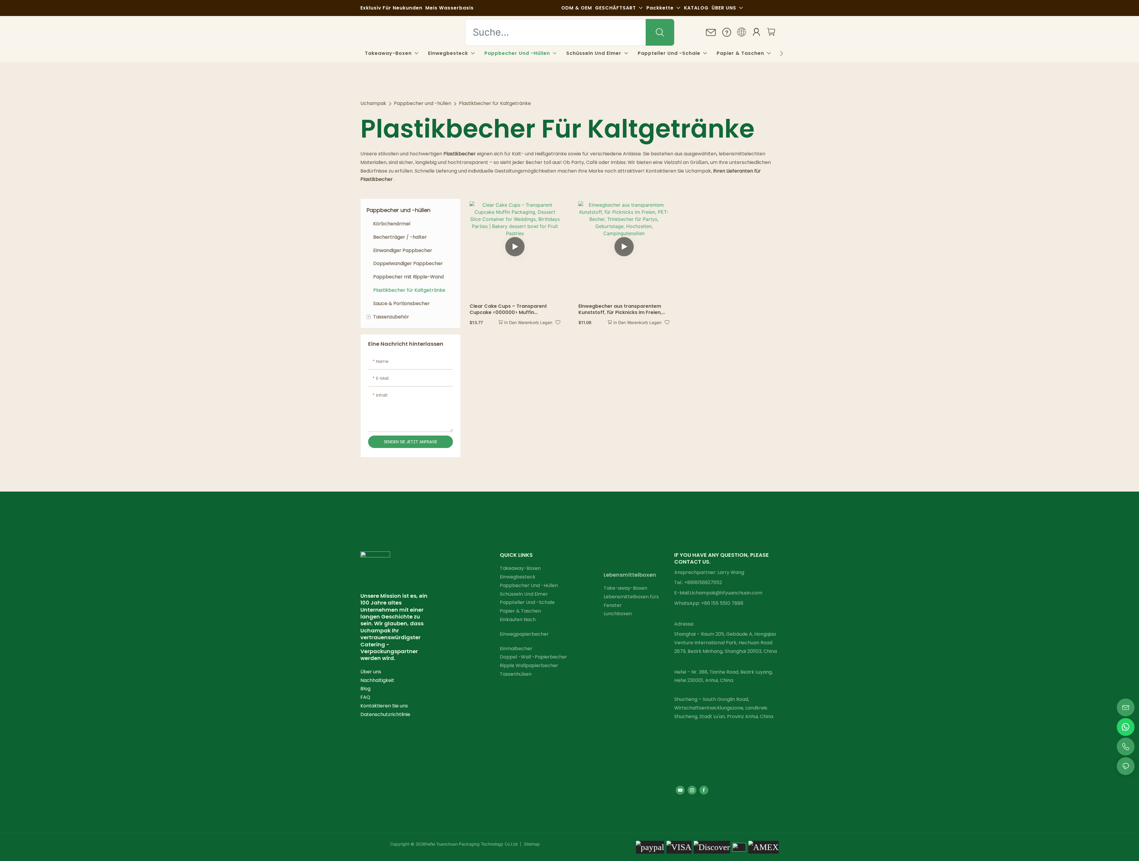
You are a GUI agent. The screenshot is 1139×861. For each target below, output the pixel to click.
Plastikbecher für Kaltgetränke (495, 103)
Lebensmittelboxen (630, 574)
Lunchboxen (618, 613)
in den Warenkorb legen (528, 322)
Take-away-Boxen (625, 588)
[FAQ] (726, 32)
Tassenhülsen (516, 674)
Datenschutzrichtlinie (385, 714)
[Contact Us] (711, 33)
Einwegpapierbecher (524, 634)
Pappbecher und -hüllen (422, 103)
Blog (365, 688)
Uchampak (373, 103)
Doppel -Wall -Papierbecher (533, 656)
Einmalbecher (516, 648)
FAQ (365, 697)
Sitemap (531, 843)
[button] (781, 53)
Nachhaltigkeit (377, 680)
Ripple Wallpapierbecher (529, 665)
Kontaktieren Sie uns (384, 705)
